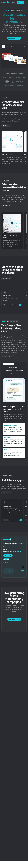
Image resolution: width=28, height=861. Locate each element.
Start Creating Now (13, 38)
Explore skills (5, 493)
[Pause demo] (14, 58)
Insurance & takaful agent (14, 367)
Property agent (20, 364)
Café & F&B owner (8, 364)
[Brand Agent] (20, 305)
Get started (5, 125)
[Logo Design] (20, 520)
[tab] (3, 46)
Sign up (19, 2)
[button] (14, 10)
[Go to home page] (5, 2)
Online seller (8, 370)
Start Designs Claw (7, 356)
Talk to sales (14, 626)
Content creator (19, 370)
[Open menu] (26, 2)
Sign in (13, 2)
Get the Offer (8, 555)
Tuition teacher (14, 374)
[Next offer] (23, 567)
